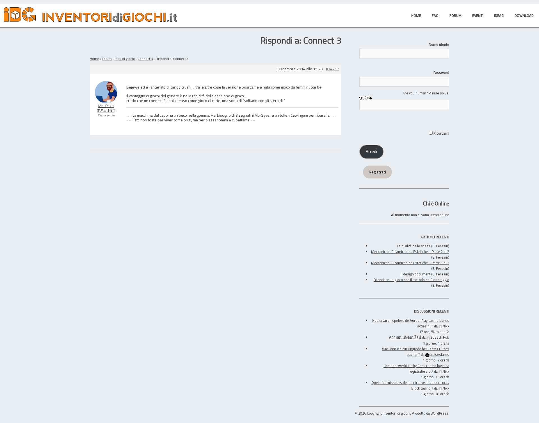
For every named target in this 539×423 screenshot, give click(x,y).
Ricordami (441, 133)
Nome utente (439, 44)
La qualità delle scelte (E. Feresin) (423, 246)
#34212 (332, 69)
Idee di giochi (125, 58)
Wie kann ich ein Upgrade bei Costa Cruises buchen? (415, 351)
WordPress (439, 413)
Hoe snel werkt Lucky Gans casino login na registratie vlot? (416, 368)
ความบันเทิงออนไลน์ (405, 337)
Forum (107, 58)
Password (441, 72)
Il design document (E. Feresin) (425, 274)
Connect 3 (145, 58)
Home (94, 58)
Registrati (377, 172)
